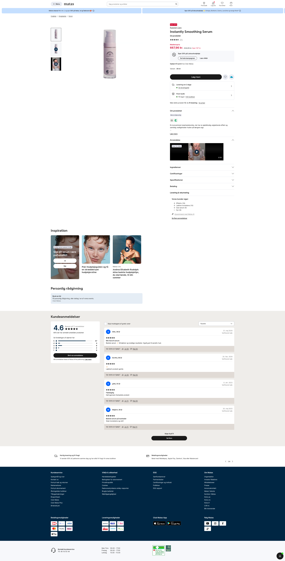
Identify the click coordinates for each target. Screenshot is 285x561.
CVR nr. (207, 506)
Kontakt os (54, 479)
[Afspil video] (56, 64)
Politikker (156, 485)
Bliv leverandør (209, 508)
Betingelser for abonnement (112, 479)
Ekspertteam (55, 497)
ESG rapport (157, 488)
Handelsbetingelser (109, 477)
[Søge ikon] (176, 4)
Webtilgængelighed (109, 494)
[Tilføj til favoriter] (225, 77)
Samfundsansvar (159, 477)
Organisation (209, 477)
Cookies (105, 485)
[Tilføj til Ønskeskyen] (231, 77)
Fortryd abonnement (58, 488)
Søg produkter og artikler (118, 4)
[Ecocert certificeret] (172, 120)
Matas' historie (209, 491)
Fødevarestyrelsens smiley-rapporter (115, 488)
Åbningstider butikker (58, 491)
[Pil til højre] (283, 10)
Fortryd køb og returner (59, 482)
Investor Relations (210, 479)
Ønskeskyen (55, 506)
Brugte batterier (108, 491)
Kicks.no (207, 500)
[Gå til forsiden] (69, 4)
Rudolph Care (175, 28)
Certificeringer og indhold (162, 482)
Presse (206, 485)
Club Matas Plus (56, 503)
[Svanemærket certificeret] (176, 120)
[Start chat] (280, 556)
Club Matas (55, 500)
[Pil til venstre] (225, 461)
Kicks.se (207, 497)
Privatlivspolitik (107, 482)
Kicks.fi (207, 503)
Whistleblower (209, 482)
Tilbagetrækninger (57, 494)
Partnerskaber (158, 479)
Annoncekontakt (210, 488)
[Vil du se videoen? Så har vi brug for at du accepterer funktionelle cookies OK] (109, 56)
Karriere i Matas (210, 494)
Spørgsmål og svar (57, 477)
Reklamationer (56, 485)
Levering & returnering (179, 193)
